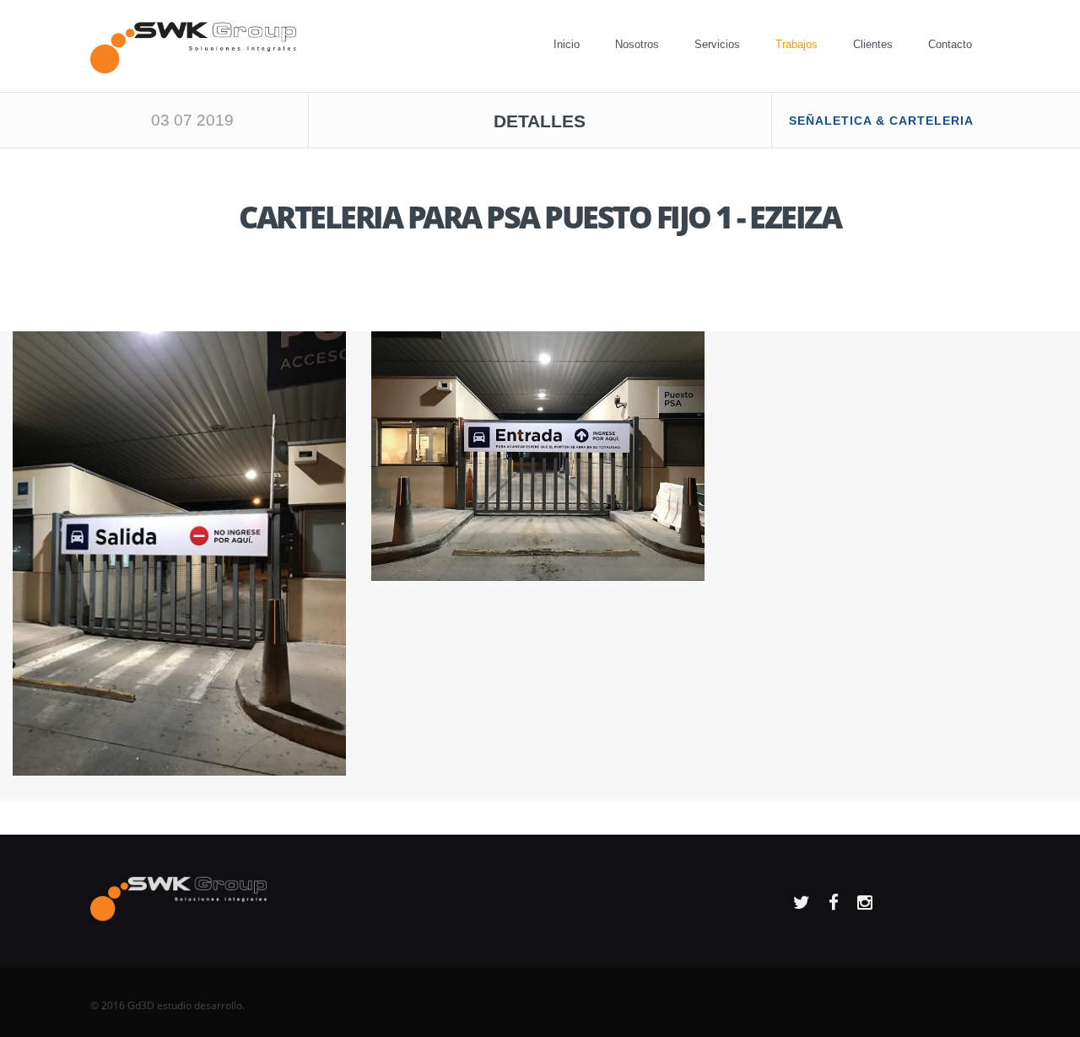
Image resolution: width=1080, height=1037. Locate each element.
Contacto (950, 44)
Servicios (717, 44)
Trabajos (796, 44)
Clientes (873, 44)
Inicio (567, 44)
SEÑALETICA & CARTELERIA (881, 120)
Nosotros (637, 44)
